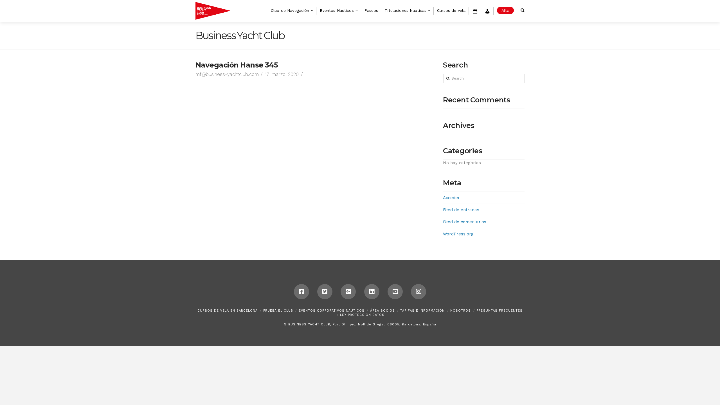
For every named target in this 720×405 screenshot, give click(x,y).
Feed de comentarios (464, 221)
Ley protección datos (362, 315)
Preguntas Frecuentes (499, 310)
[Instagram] (418, 291)
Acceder (451, 197)
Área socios (382, 310)
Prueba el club (278, 310)
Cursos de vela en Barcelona (227, 310)
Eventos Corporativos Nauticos (331, 310)
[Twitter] (324, 291)
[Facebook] (301, 291)
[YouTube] (395, 291)
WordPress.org (458, 234)
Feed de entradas (461, 209)
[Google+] (348, 291)
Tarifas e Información (422, 310)
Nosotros (460, 310)
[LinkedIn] (371, 291)
